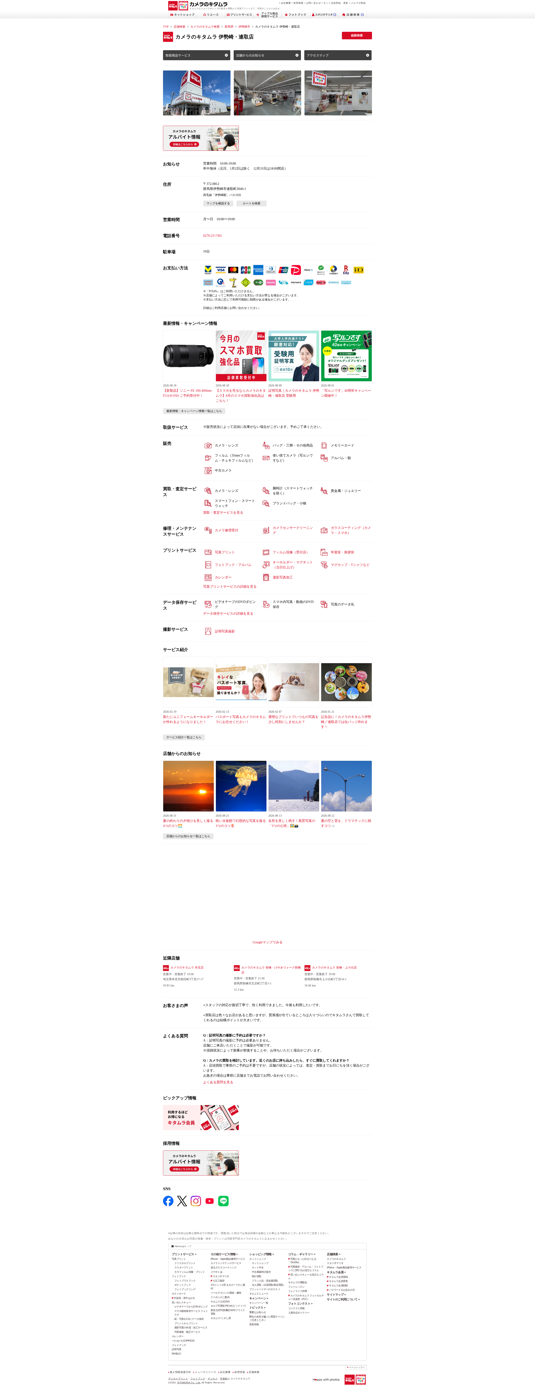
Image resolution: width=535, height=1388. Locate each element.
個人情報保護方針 (180, 1372)
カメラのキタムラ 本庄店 (187, 967)
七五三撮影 (218, 1280)
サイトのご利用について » (343, 1299)
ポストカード (179, 1293)
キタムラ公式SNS (220, 1301)
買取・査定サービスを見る (223, 512)
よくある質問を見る (218, 1082)
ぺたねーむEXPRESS (183, 1340)
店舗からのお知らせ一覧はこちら (188, 836)
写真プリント (179, 1259)
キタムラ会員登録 (338, 1276)
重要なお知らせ (257, 1312)
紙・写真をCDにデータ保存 (189, 1319)
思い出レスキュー (181, 1302)
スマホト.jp (216, 1271)
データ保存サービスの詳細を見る (228, 613)
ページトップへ (357, 1367)
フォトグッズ (179, 1345)
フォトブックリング (185, 1289)
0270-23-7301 (212, 235)
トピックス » (257, 1307)
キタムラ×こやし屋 (221, 1318)
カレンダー (177, 1336)
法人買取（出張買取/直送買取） (268, 1284)
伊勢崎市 (244, 26)
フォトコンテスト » (300, 1303)
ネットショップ (257, 1259)
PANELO (176, 1353)
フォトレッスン (296, 1286)
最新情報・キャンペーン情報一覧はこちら (194, 411)
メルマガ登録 (358, 2)
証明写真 (176, 1349)
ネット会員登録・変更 (336, 2)
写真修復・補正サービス (187, 1331)
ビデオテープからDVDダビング (191, 1306)
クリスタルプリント (185, 1263)
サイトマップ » (336, 1294)
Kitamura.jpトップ (183, 1246)
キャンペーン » (258, 1298)
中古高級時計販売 (261, 1271)
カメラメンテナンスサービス (226, 1263)
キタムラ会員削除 (338, 1285)
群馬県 (229, 26)
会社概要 (286, 2)
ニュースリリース (205, 1372)
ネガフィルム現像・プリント (189, 1271)
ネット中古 (258, 1267)
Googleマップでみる (268, 942)
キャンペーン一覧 (258, 1302)
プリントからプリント (186, 1323)
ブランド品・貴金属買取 (265, 1280)
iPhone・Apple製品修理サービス (228, 1259)
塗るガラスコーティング (224, 1267)
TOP (166, 26)
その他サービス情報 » (224, 1254)
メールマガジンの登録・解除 (226, 1292)
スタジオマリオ (221, 1276)
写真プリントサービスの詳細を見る (230, 586)
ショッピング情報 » (261, 1254)
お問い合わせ (313, 2)
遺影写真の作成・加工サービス (190, 1327)
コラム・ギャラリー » (301, 1254)
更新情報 (254, 1324)
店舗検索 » (333, 1254)
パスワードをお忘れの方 (342, 1289)
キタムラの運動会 (297, 1282)
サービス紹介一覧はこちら (183, 737)
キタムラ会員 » (336, 1272)
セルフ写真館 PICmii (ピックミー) (228, 1305)
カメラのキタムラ (336, 1259)
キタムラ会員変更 (338, 1281)
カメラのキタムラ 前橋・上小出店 (334, 967)
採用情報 (298, 2)
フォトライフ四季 (297, 1291)
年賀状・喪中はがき (184, 1298)
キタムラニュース (258, 1293)
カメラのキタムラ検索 (205, 26)
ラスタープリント (183, 1267)
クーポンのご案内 (220, 1297)
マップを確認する (218, 203)
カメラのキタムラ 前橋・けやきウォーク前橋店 (271, 970)
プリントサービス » (184, 1254)
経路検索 (357, 35)
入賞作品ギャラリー (299, 1312)
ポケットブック (182, 1284)
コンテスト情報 (296, 1308)
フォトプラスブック (185, 1280)
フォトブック (179, 1276)
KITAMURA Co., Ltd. (189, 1382)
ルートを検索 (251, 203)
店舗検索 (179, 26)
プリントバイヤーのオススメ (264, 1289)
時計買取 (256, 1276)
